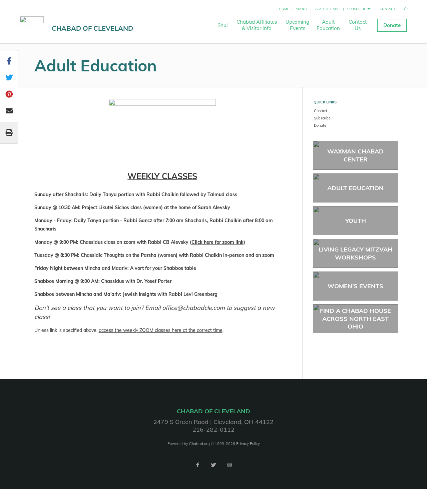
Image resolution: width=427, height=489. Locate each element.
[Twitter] (213, 465)
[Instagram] (229, 465)
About (301, 9)
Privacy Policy (248, 443)
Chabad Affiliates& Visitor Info (257, 25)
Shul (223, 25)
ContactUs (358, 25)
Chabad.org (199, 443)
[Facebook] (197, 465)
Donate (392, 25)
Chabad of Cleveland (92, 28)
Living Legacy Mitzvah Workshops (355, 253)
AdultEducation (328, 25)
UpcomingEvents (297, 25)
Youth (355, 220)
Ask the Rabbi (328, 9)
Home (284, 9)
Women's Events (355, 286)
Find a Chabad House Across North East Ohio (355, 318)
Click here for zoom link (217, 242)
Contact (387, 9)
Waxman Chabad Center (355, 155)
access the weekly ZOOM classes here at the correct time (161, 330)
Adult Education (355, 188)
